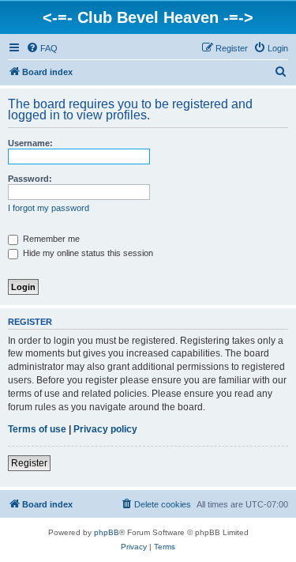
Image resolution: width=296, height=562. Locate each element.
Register (29, 463)
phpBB (106, 532)
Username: (30, 143)
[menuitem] (42, 48)
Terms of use (37, 429)
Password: (30, 178)
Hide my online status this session (87, 253)
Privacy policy (105, 429)
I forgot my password (48, 208)
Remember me (50, 238)
